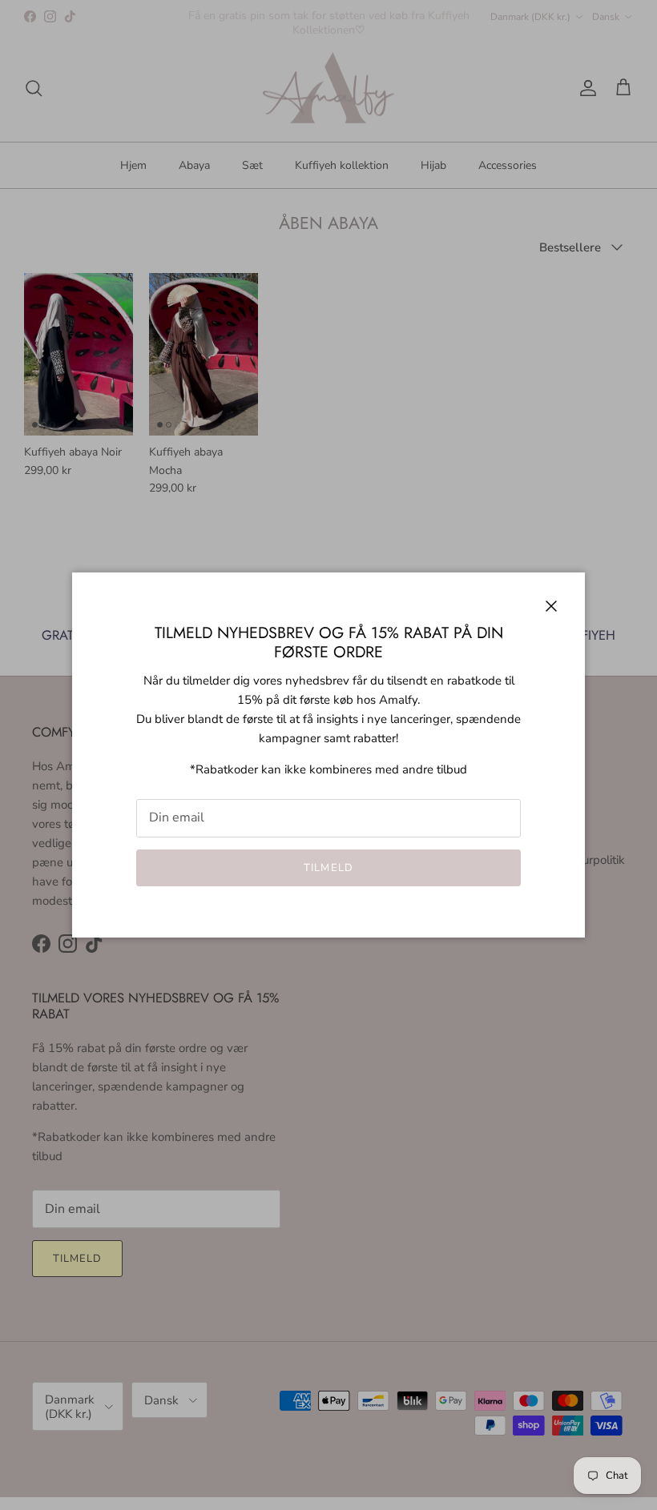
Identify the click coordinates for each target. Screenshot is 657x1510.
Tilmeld (328, 868)
